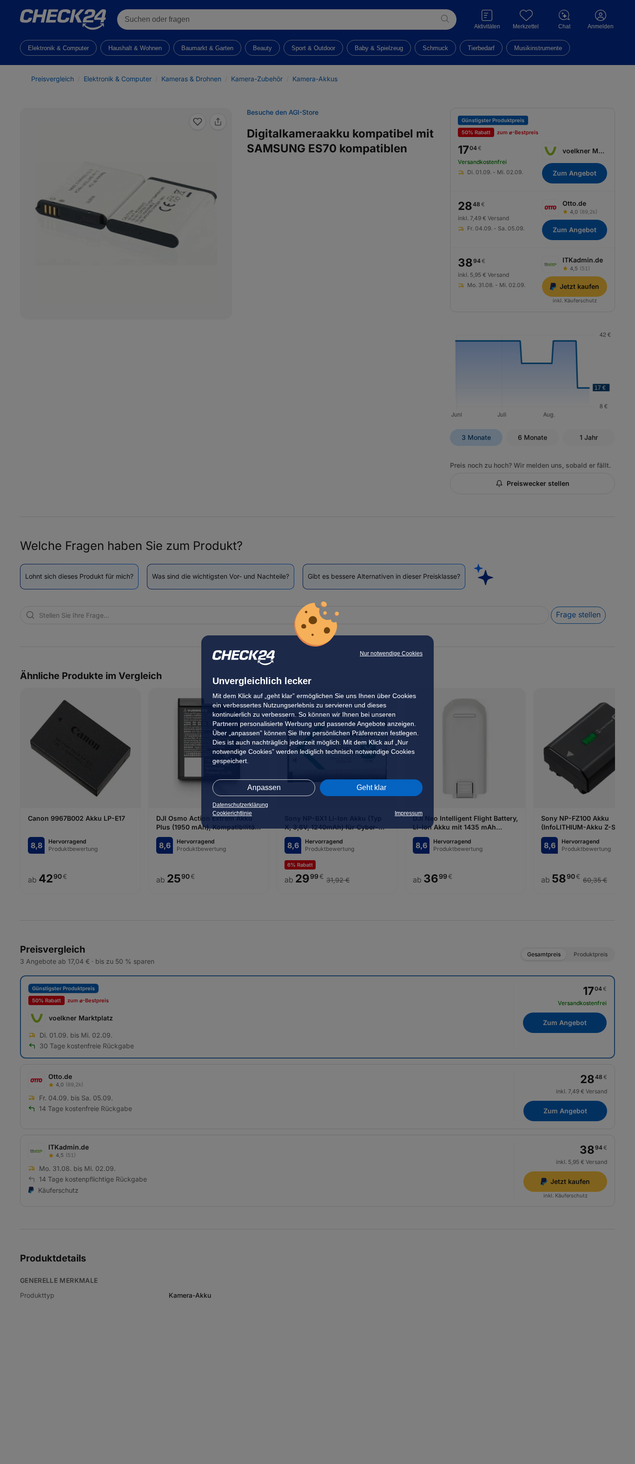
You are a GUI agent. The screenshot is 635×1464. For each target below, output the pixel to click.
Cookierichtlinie (232, 813)
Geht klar (371, 787)
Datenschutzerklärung (240, 805)
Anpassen (264, 787)
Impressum (409, 813)
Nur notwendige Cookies (391, 653)
